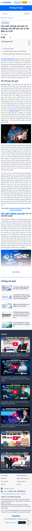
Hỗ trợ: (14, 491)
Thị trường (4, 475)
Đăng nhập (17, 2)
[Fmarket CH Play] (22, 522)
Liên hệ (3, 484)
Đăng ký (24, 2)
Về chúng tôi (4, 481)
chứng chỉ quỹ (13, 111)
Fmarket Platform (22, 475)
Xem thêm (16, 272)
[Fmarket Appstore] (12, 522)
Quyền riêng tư (21, 481)
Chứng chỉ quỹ (5, 84)
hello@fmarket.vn (9, 488)
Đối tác (19, 484)
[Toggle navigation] (2, 2)
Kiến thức (11, 20)
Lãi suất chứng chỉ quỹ (8, 59)
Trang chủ (3, 20)
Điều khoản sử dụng (23, 478)
